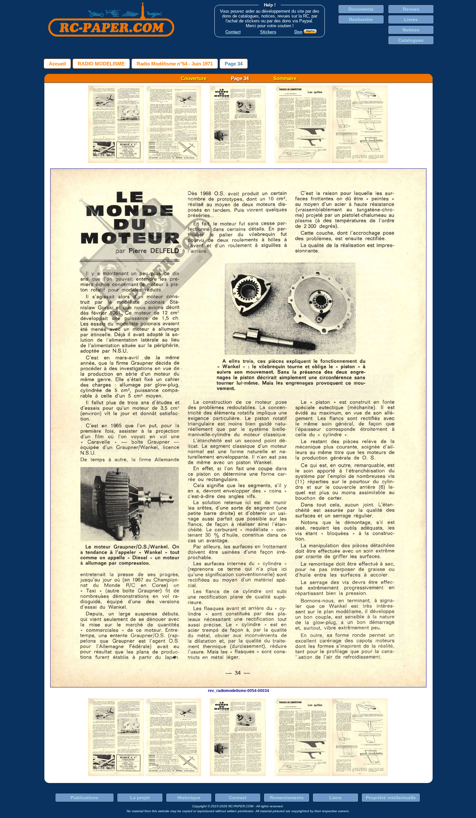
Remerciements (287, 797)
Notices (410, 29)
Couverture (193, 78)
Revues (411, 9)
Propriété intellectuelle (391, 797)
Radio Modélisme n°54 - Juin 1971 (175, 63)
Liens (335, 797)
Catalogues (411, 40)
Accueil (57, 63)
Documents (361, 9)
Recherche (361, 19)
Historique (188, 797)
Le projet (140, 797)
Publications (84, 797)
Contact (237, 797)
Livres (411, 19)
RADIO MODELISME (101, 63)
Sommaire (284, 78)
